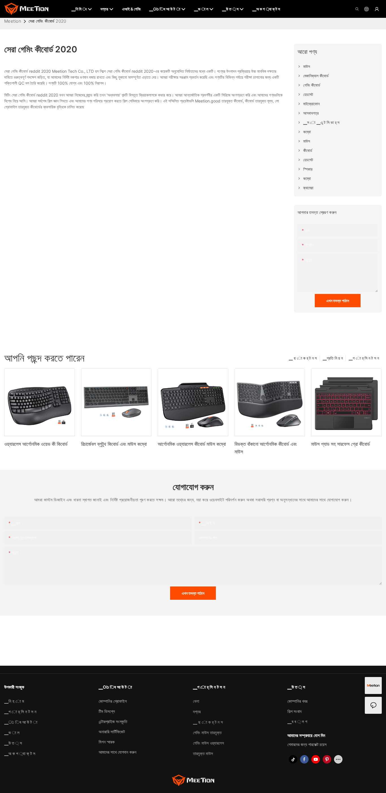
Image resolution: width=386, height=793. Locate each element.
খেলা (196, 701)
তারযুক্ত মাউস (203, 753)
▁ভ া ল (11, 732)
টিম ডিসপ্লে (107, 711)
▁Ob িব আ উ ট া (20, 722)
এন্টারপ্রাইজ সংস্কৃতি (113, 721)
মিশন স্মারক (107, 742)
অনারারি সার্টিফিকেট (112, 731)
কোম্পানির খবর (297, 701)
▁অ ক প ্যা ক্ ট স (19, 753)
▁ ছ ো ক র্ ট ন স (303, 358)
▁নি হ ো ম (14, 701)
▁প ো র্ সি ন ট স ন (364, 358)
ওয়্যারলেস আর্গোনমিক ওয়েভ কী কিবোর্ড (36, 444)
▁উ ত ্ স (13, 743)
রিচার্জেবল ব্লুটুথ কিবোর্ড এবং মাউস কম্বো (114, 444)
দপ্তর (197, 711)
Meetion (12, 21)
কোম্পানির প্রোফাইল (113, 701)
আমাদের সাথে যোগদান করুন (117, 752)
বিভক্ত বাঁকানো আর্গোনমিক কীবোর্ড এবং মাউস (266, 448)
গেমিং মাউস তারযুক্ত (207, 732)
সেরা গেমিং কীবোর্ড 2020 (47, 21)
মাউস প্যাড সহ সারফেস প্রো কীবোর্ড (340, 444)
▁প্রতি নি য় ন (333, 358)
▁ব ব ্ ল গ (297, 721)
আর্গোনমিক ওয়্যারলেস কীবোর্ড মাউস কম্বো (192, 444)
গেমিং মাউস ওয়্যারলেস (208, 743)
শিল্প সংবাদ (294, 711)
